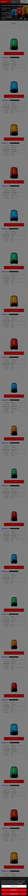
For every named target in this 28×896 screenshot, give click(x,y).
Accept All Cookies (14, 893)
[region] (14, 886)
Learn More (20, 883)
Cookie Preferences (14, 886)
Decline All (14, 889)
